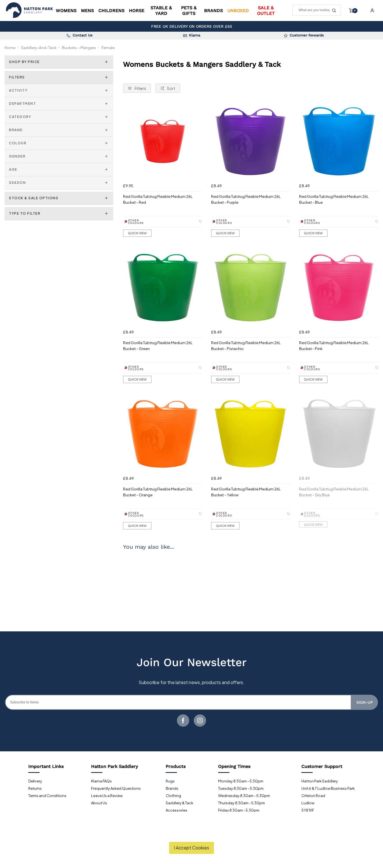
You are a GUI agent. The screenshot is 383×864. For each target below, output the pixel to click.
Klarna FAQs (101, 781)
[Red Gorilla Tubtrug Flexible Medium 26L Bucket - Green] (162, 287)
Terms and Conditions (47, 795)
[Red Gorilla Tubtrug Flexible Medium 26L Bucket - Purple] (250, 141)
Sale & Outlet (266, 10)
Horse (136, 10)
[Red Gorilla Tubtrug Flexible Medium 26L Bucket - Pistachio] (250, 287)
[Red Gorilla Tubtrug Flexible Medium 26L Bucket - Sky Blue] (338, 433)
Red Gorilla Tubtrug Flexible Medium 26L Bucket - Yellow (246, 492)
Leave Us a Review (107, 795)
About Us (99, 803)
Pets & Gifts (189, 10)
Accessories (176, 810)
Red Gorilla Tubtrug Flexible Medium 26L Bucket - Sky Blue (334, 492)
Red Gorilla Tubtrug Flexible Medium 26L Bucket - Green (158, 345)
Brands (213, 10)
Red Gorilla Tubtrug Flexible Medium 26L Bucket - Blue (334, 199)
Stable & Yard (161, 10)
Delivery (35, 781)
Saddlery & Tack (179, 803)
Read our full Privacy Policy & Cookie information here (191, 834)
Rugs (170, 781)
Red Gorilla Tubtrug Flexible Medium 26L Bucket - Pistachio (246, 345)
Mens (87, 10)
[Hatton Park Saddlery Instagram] (200, 720)
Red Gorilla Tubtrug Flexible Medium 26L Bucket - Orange (158, 492)
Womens (66, 10)
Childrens (111, 10)
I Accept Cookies (191, 848)
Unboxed (238, 10)
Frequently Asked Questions (116, 788)
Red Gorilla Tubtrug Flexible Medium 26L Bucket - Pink (334, 345)
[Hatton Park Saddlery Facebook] (183, 720)
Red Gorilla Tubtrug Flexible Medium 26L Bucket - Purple (246, 199)
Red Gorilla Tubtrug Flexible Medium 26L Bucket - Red (158, 199)
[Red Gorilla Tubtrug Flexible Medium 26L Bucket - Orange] (162, 433)
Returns (35, 788)
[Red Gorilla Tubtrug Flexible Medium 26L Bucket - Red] (162, 141)
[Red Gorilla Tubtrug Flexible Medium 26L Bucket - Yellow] (250, 433)
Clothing (173, 795)
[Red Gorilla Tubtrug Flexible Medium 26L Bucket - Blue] (338, 141)
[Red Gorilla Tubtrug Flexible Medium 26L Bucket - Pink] (338, 287)
